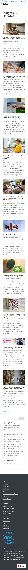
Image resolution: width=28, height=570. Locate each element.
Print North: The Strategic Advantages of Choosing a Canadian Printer (13, 235)
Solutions (5, 504)
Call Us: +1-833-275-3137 (16, 1)
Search (21, 418)
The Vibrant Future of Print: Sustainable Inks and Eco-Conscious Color (14, 276)
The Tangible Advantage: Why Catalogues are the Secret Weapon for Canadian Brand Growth (14, 39)
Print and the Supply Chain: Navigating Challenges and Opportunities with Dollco (13, 389)
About (4, 481)
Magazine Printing (8, 506)
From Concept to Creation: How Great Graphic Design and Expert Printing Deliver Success (13, 198)
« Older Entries (7, 412)
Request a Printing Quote (10, 494)
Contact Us (24, 1)
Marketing (6, 528)
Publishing (6, 526)
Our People (6, 486)
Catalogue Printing (8, 509)
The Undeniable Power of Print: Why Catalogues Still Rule (13, 348)
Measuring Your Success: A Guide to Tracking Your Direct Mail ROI (13, 116)
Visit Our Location (7, 1)
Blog (4, 491)
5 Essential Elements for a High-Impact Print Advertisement (14, 77)
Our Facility (6, 489)
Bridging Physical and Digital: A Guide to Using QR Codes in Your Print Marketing (13, 157)
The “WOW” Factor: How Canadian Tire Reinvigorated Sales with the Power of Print (14, 316)
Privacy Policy (7, 499)
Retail (4, 523)
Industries (6, 518)
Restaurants (6, 521)
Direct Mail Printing (8, 511)
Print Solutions (7, 513)
